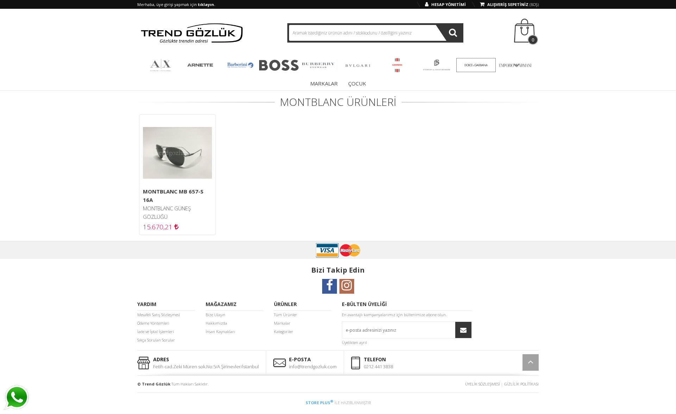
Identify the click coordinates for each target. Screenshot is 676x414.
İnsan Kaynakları (220, 331)
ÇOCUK (357, 83)
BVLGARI (357, 65)
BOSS (279, 65)
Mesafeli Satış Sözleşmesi (158, 314)
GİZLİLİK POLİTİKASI (521, 384)
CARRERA (397, 65)
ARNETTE (200, 65)
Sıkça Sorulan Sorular (156, 340)
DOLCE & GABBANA (476, 65)
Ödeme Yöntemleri (153, 323)
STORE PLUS (319, 402)
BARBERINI (239, 65)
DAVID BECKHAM (436, 65)
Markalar (282, 323)
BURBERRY (318, 65)
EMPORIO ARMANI (515, 65)
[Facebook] (329, 289)
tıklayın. (206, 4)
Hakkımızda (216, 323)
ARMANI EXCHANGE (160, 65)
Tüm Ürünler (285, 314)
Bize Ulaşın (215, 314)
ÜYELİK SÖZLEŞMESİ (482, 384)
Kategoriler (283, 331)
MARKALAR (324, 83)
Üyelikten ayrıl (354, 342)
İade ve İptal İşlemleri (155, 331)
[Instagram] (347, 289)
